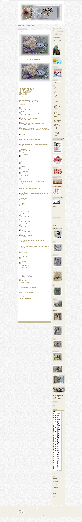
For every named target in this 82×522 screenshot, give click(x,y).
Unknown (22, 198)
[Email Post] (32, 100)
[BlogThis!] (35, 100)
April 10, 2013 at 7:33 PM (25, 288)
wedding (54, 496)
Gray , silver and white (58, 120)
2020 (54, 87)
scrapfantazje (23, 228)
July (55, 105)
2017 (54, 91)
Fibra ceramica (28, 275)
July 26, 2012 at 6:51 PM (25, 152)
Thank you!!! (56, 109)
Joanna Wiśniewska (24, 116)
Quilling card (56, 121)
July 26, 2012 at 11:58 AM (25, 109)
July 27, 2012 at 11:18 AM (25, 221)
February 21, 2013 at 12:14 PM (26, 283)
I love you (34, 101)
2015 (54, 93)
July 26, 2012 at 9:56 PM (25, 169)
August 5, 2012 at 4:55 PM (25, 265)
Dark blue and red (57, 125)
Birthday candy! (57, 112)
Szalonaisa (23, 223)
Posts (20, 510)
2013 (54, 96)
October (56, 101)
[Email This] (34, 100)
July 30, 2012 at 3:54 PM (25, 259)
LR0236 (37, 101)
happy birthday (55, 487)
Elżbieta (22, 149)
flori (28, 101)
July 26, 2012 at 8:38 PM (25, 164)
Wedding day (56, 116)
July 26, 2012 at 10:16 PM (25, 184)
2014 (54, 95)
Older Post (48, 322)
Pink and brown (56, 124)
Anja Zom (22, 177)
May (55, 128)
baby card (54, 484)
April (55, 129)
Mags (22, 203)
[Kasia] (22, 161)
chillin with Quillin (24, 143)
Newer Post (21, 322)
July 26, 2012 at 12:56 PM (25, 124)
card (23, 101)
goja (21, 291)
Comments (21, 512)
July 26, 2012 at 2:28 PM (25, 130)
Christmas (54, 478)
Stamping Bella (55, 481)
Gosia (22, 106)
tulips (54, 493)
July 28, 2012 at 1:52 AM (25, 242)
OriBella (22, 251)
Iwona (22, 166)
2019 (54, 88)
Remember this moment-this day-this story (57, 114)
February (56, 132)
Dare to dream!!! (57, 106)
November (56, 100)
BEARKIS (22, 213)
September (56, 102)
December (56, 98)
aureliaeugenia (23, 154)
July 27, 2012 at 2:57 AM (25, 211)
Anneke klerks (23, 171)
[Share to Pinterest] (37, 100)
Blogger (43, 515)
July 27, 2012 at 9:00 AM (25, 216)
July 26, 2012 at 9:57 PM (25, 175)
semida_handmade (24, 121)
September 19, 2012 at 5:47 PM (26, 276)
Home (35, 322)
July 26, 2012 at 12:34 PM (25, 119)
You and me (56, 117)
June (55, 127)
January (56, 133)
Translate (60, 82)
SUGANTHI (23, 256)
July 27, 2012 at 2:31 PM (25, 226)
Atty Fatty (22, 278)
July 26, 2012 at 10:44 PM (25, 201)
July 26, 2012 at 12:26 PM (25, 114)
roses (54, 490)
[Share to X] (36, 100)
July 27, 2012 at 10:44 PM (25, 231)
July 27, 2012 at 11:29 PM (25, 236)
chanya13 (22, 138)
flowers (30, 101)
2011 (54, 135)
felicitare (25, 101)
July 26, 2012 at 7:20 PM (25, 159)
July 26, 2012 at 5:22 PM (25, 147)
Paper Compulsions (24, 245)
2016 (54, 92)
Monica (22, 261)
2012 (54, 97)
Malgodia (22, 111)
